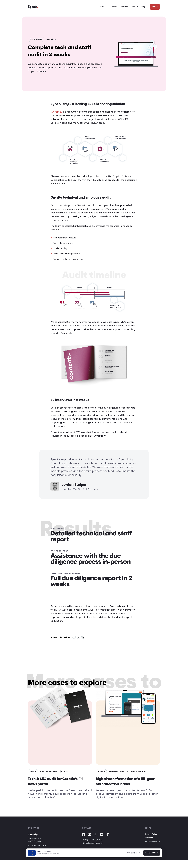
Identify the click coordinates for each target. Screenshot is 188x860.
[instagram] (89, 834)
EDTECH (101, 771)
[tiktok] (95, 834)
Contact (155, 7)
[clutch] (107, 834)
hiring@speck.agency (92, 843)
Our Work (113, 7)
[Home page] (33, 7)
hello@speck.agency (92, 839)
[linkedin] (101, 834)
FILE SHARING (36, 39)
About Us (124, 7)
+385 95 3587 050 (37, 845)
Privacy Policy (151, 834)
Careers (135, 7)
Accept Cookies (151, 853)
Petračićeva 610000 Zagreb (34, 840)
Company (149, 837)
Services (103, 7)
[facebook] (83, 834)
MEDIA (33, 771)
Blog (143, 7)
